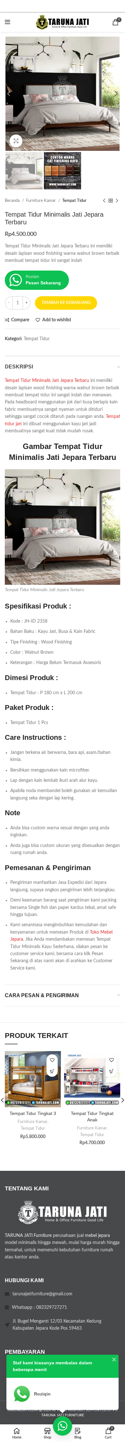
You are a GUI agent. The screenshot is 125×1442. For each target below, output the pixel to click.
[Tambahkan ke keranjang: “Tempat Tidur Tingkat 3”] (52, 1071)
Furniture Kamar (41, 200)
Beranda (13, 200)
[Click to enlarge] (16, 140)
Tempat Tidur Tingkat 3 (33, 1113)
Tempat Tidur (74, 200)
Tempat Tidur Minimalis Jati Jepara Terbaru (47, 380)
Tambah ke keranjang (66, 303)
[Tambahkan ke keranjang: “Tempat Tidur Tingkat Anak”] (111, 1071)
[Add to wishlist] (52, 1060)
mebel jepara (97, 1235)
